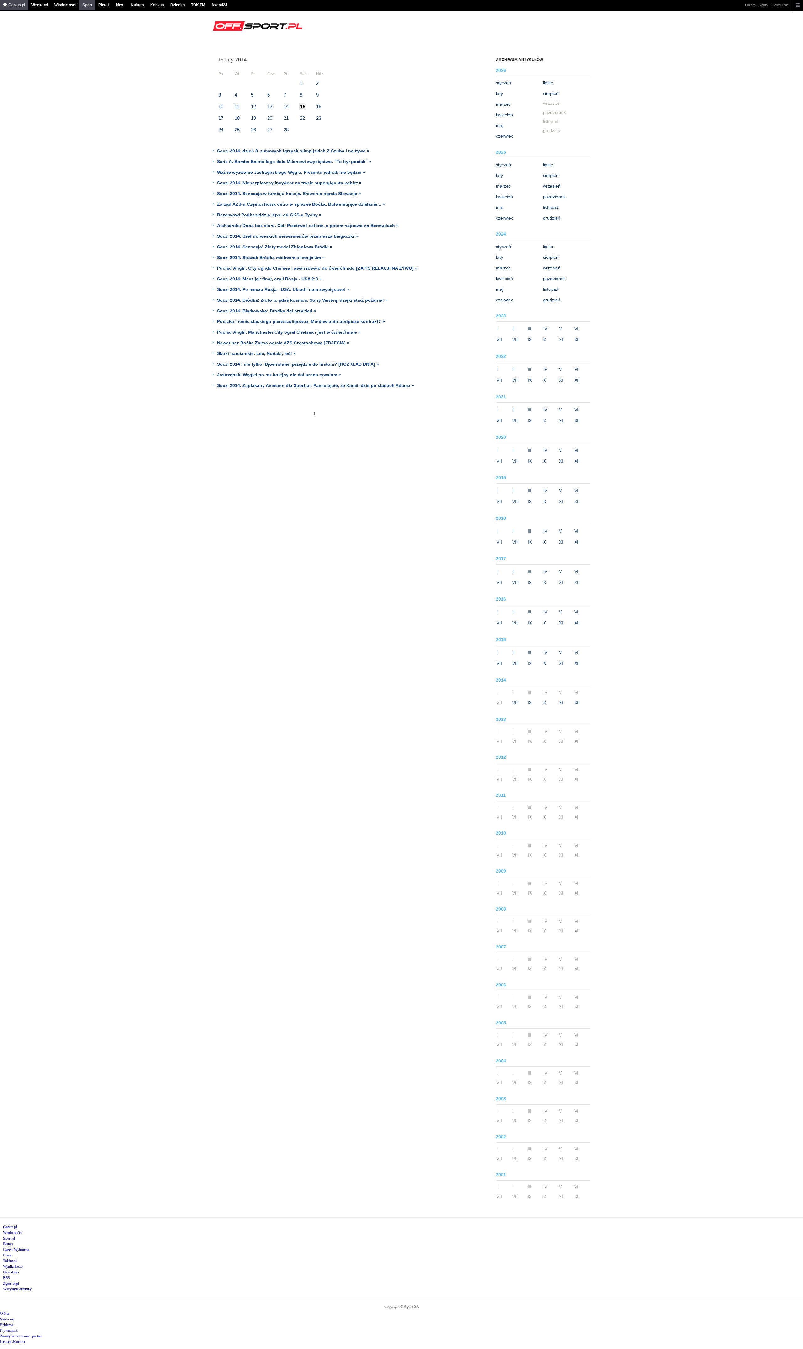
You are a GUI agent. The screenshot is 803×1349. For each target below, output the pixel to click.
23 (318, 118)
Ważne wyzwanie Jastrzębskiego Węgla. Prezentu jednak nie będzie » (291, 172)
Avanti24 (219, 5)
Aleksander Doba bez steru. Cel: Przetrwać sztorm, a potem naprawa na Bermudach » (308, 225)
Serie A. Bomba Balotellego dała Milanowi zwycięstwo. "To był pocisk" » (294, 161)
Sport (87, 5)
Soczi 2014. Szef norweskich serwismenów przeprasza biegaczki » (287, 236)
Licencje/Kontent (12, 1342)
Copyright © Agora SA (401, 1306)
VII (499, 339)
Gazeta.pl (16, 5)
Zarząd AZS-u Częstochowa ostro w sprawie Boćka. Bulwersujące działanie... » (301, 204)
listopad (550, 207)
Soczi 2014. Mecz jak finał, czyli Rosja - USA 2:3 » (269, 278)
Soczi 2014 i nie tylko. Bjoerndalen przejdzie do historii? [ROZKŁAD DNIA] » (298, 364)
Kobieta (157, 5)
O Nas (5, 1313)
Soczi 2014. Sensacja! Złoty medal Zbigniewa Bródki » (274, 246)
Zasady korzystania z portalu (21, 1336)
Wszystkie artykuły (17, 1289)
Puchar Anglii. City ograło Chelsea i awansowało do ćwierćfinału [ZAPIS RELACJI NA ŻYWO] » (317, 268)
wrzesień (552, 186)
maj (499, 125)
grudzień (551, 217)
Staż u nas (7, 1319)
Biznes (8, 1244)
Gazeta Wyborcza (16, 1249)
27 (269, 129)
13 (269, 106)
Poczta (750, 5)
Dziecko (177, 5)
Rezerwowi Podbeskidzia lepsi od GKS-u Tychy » (269, 214)
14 (286, 106)
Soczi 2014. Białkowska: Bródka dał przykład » (266, 310)
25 (237, 129)
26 (253, 129)
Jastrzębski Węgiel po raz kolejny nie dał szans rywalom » (279, 374)
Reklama (6, 1325)
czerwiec (504, 136)
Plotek (104, 5)
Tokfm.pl (10, 1261)
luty (499, 93)
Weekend (39, 5)
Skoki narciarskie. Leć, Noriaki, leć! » (256, 353)
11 (237, 106)
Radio (763, 5)
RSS (6, 1278)
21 (286, 118)
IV (545, 328)
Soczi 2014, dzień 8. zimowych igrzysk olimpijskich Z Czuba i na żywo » (293, 150)
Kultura (137, 5)
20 (269, 118)
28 (286, 129)
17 (220, 118)
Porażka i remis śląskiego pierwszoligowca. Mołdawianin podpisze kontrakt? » (301, 321)
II (513, 328)
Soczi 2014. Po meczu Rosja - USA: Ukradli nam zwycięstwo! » (283, 289)
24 (220, 129)
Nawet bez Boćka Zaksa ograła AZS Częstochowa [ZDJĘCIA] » (283, 342)
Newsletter (11, 1272)
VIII (515, 339)
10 (220, 106)
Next (120, 5)
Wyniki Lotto (13, 1266)
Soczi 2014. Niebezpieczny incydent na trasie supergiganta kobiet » (289, 182)
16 (318, 106)
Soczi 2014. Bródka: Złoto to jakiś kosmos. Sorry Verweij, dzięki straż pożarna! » (302, 300)
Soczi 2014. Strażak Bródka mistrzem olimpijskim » (271, 257)
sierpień (551, 93)
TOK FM (198, 5)
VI (576, 328)
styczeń (503, 82)
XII (577, 339)
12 (253, 106)
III (529, 328)
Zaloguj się (780, 5)
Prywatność (9, 1330)
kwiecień (504, 114)
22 (302, 118)
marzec (503, 104)
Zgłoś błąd (11, 1283)
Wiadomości (65, 5)
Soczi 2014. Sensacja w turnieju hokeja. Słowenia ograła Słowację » (289, 193)
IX (530, 339)
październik (554, 196)
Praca (7, 1255)
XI (561, 339)
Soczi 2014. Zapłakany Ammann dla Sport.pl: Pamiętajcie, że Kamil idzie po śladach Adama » (315, 385)
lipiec (548, 82)
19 (253, 118)
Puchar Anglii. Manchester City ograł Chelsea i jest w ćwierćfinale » (289, 332)
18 (237, 118)
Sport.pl (9, 1238)
